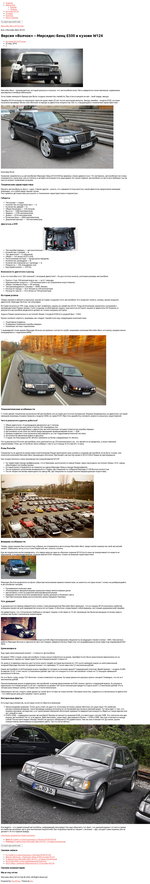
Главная (9, 3)
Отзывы (9, 13)
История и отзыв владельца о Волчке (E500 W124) (28, 855)
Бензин (13, 7)
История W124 (12, 11)
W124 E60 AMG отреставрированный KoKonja (26, 861)
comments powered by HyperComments (18, 835)
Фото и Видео (12, 18)
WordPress (16, 881)
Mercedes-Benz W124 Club (12, 26)
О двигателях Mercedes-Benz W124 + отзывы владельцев (31, 859)
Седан (23, 41)
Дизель (13, 9)
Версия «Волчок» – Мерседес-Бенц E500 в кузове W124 (30, 857)
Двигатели (10, 5)
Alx (31, 881)
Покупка (9, 16)
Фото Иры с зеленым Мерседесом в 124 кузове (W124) (30, 863)
